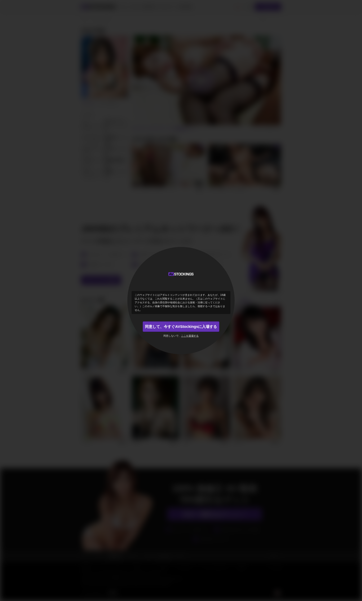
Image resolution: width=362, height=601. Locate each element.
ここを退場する (190, 335)
